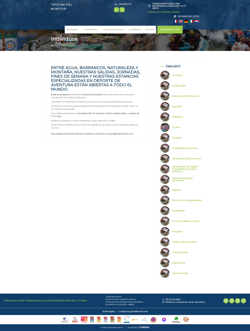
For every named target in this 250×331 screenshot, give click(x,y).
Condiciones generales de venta (133, 311)
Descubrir (72, 29)
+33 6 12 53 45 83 (172, 299)
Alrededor (135, 29)
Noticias (149, 29)
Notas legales (108, 311)
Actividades (90, 29)
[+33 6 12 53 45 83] (116, 9)
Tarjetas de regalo (113, 29)
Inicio (54, 45)
